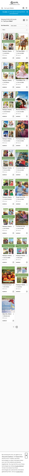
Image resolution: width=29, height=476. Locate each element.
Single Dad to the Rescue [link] (21, 197)
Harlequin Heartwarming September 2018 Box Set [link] (8, 255)
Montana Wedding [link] (21, 109)
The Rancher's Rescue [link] (21, 226)
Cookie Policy (19, 471)
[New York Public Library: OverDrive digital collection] (14, 3)
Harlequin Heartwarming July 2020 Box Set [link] (8, 168)
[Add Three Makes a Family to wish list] (27, 87)
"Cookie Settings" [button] (19, 466)
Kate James (19, 257)
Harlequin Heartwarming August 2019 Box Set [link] (8, 226)
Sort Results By (5, 25)
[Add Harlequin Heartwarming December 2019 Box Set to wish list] (13, 204)
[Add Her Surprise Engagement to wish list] (27, 146)
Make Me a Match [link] (7, 314)
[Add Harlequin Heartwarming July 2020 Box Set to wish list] (13, 175)
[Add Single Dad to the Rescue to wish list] (27, 204)
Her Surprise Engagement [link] (21, 139)
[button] (24, 20)
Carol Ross (19, 286)
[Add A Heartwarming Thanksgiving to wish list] (13, 292)
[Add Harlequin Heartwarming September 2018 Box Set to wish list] (13, 262)
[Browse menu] (26, 8)
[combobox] (11, 8)
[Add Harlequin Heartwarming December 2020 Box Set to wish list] (13, 146)
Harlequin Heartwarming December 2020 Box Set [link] (8, 139)
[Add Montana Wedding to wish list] (27, 117)
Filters (3, 29)
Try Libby (5, 12)
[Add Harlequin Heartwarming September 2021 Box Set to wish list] (13, 87)
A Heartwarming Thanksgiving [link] (8, 285)
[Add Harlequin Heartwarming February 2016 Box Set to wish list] (27, 292)
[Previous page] (13, 327)
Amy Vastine (6, 228)
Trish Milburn (6, 82)
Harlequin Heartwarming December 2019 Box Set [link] (8, 197)
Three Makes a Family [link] (21, 80)
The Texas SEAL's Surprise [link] (21, 51)
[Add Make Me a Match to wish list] (13, 321)
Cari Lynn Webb (20, 53)
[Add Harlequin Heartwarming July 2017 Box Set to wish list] (27, 262)
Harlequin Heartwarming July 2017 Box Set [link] (21, 255)
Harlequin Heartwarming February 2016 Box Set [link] (21, 285)
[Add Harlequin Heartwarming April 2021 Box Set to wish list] (13, 117)
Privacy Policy (19, 456)
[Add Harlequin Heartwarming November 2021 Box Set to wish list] (13, 58)
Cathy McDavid (7, 111)
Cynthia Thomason (8, 199)
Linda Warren (6, 53)
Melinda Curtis (7, 316)
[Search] (2, 8)
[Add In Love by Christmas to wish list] (27, 175)
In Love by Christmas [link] (21, 168)
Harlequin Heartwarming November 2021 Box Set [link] (8, 51)
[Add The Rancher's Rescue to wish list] (27, 233)
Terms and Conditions (7, 456)
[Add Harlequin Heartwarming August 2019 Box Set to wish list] (13, 233)
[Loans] (23, 8)
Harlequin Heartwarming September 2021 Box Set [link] (8, 80)
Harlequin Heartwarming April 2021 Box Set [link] (8, 109)
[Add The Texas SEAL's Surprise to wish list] (27, 58)
